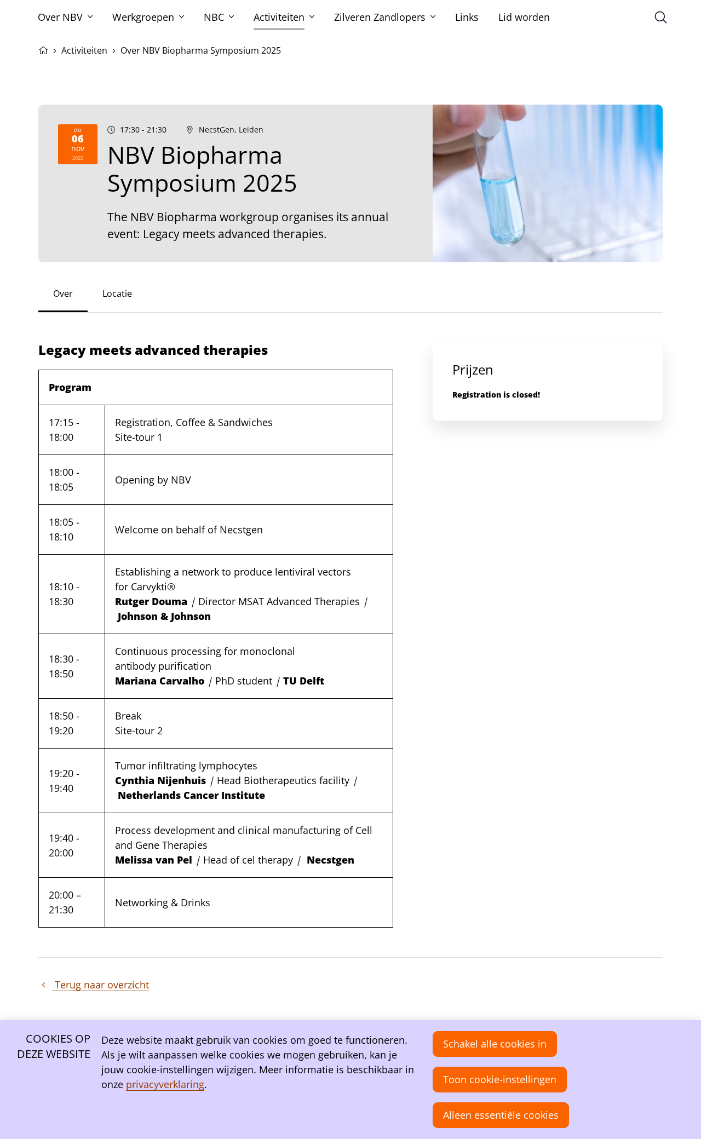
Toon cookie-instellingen (499, 1079)
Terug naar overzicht (100, 984)
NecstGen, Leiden (231, 130)
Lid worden (524, 17)
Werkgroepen (143, 17)
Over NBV (60, 17)
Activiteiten (279, 17)
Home (43, 49)
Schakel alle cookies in (495, 1043)
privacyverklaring (165, 1084)
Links (467, 17)
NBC (214, 17)
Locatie (117, 293)
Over (63, 293)
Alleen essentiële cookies (501, 1114)
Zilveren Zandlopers (380, 17)
